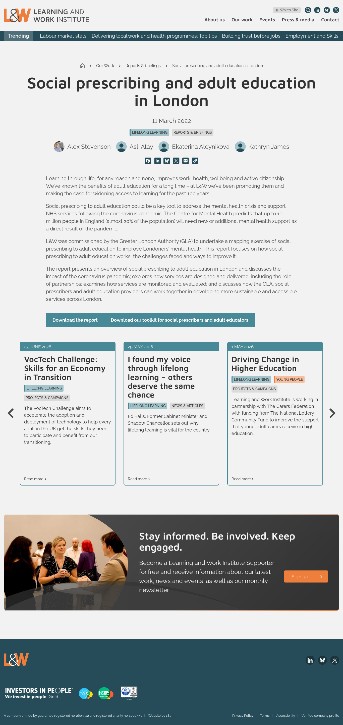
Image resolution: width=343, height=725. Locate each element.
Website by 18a (159, 715)
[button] (14, 413)
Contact (330, 19)
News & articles (187, 406)
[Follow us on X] (336, 10)
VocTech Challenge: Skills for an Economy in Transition (65, 368)
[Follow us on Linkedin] (317, 10)
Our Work (105, 65)
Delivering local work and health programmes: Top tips (154, 36)
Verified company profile (320, 715)
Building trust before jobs (251, 36)
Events (267, 19)
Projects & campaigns (47, 398)
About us (214, 19)
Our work (242, 19)
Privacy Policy (242, 715)
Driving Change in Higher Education (265, 363)
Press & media (298, 19)
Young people (289, 379)
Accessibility (285, 715)
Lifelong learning (149, 132)
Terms (264, 715)
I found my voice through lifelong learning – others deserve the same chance (161, 377)
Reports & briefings (143, 65)
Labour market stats (63, 36)
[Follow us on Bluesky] (327, 10)
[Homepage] (46, 15)
